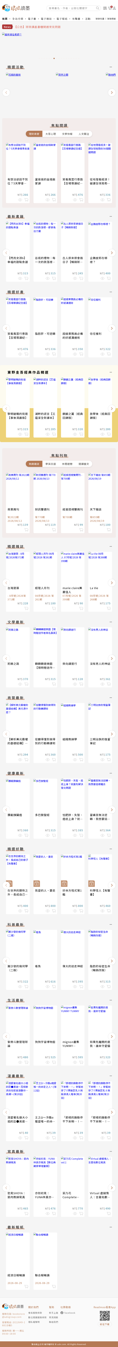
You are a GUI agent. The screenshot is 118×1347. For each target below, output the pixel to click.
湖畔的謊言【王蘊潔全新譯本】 (45, 416)
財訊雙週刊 (42, 509)
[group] (59, 46)
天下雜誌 (96, 509)
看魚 (38, 966)
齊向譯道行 (70, 664)
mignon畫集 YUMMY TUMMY (71, 1046)
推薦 (5, 18)
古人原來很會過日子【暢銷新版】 (73, 262)
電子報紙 (62, 18)
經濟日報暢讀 (16, 1275)
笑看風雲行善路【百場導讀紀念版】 (73, 183)
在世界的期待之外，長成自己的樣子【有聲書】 (18, 894)
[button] (6, 92)
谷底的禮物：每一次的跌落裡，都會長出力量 (45, 262)
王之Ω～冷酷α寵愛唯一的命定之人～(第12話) (45, 1121)
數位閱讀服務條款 (37, 1317)
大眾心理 (50, 134)
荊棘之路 (13, 664)
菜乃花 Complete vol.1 (70, 1197)
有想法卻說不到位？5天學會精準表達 (18, 183)
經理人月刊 (42, 588)
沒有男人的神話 (100, 664)
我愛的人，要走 (45, 890)
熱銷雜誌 (34, 464)
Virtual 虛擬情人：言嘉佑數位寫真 (100, 1197)
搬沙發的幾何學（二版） (18, 968)
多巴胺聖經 (42, 815)
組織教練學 (70, 739)
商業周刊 (13, 509)
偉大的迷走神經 (73, 966)
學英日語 (50, 464)
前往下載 (105, 1324)
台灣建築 (13, 588)
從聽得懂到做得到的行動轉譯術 (45, 741)
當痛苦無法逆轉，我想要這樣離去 (100, 819)
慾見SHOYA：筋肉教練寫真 (17, 1195)
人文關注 (84, 134)
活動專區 (90, 18)
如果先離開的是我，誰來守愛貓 (100, 1044)
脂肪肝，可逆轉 (45, 334)
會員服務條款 (35, 1312)
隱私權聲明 (34, 1321)
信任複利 (96, 334)
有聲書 (76, 18)
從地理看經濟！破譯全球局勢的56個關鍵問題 (100, 183)
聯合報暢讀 (42, 1275)
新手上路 (53, 1312)
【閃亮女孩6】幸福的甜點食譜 (18, 260)
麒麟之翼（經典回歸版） (73, 416)
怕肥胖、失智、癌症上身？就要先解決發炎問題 (73, 819)
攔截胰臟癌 (15, 815)
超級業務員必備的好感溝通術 (73, 336)
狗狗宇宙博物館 (45, 1042)
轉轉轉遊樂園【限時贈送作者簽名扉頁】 (45, 668)
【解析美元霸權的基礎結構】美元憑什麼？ (18, 743)
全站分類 (17, 18)
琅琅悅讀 (100, 18)
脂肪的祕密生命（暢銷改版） (100, 968)
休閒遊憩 (67, 464)
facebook (69, 1312)
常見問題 (53, 1317)
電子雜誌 (46, 18)
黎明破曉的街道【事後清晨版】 (18, 416)
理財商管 (34, 134)
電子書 (32, 18)
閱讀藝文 (84, 464)
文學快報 (67, 134)
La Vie (94, 588)
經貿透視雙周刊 (73, 509)
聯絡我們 (53, 1321)
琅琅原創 (111, 18)
